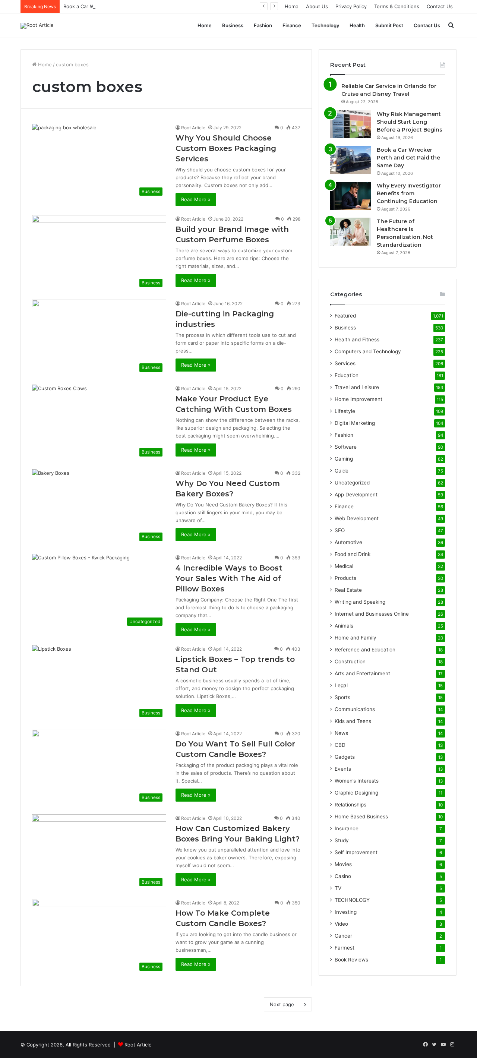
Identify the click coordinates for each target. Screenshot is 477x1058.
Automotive (348, 542)
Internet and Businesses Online (372, 614)
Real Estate (348, 590)
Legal (341, 685)
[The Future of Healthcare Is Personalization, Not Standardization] (350, 232)
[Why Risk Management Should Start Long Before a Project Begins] (350, 124)
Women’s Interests (357, 781)
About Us (317, 6)
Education (346, 375)
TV (338, 888)
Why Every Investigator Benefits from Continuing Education (409, 193)
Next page (282, 1004)
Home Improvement (358, 399)
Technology (325, 25)
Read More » (196, 199)
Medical (344, 566)
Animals (344, 626)
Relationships (350, 805)
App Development (356, 495)
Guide (341, 471)
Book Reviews (351, 960)
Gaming (344, 459)
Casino (343, 876)
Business (232, 25)
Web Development (357, 518)
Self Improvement (356, 852)
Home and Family (355, 638)
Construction (350, 661)
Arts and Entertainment (362, 673)
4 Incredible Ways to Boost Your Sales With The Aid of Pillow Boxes (229, 578)
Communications (355, 709)
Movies (343, 864)
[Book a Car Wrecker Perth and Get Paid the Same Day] (350, 160)
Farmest (344, 948)
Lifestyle (345, 411)
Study (342, 840)
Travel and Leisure (357, 387)
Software (346, 447)
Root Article (193, 127)
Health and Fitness (357, 339)
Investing (346, 912)
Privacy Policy (351, 6)
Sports (342, 697)
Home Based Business (361, 816)
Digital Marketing (355, 423)
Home (291, 6)
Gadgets (345, 757)
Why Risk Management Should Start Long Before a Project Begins (409, 122)
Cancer (343, 936)
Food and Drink (352, 554)
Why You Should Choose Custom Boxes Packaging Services (226, 148)
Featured (345, 316)
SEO (340, 530)
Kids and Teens (353, 721)
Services (345, 363)
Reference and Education (365, 650)
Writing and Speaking (360, 602)
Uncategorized (352, 483)
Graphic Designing (356, 793)
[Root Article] (37, 26)
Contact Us (440, 6)
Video (341, 924)
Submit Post (389, 25)
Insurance (346, 828)
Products (345, 578)
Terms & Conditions (396, 6)
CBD (340, 745)
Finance (291, 25)
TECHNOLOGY (352, 900)
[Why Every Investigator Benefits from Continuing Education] (350, 196)
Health (357, 25)
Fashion (263, 25)
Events (343, 769)
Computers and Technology (368, 351)
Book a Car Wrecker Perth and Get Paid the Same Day (125, 6)
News (341, 733)
